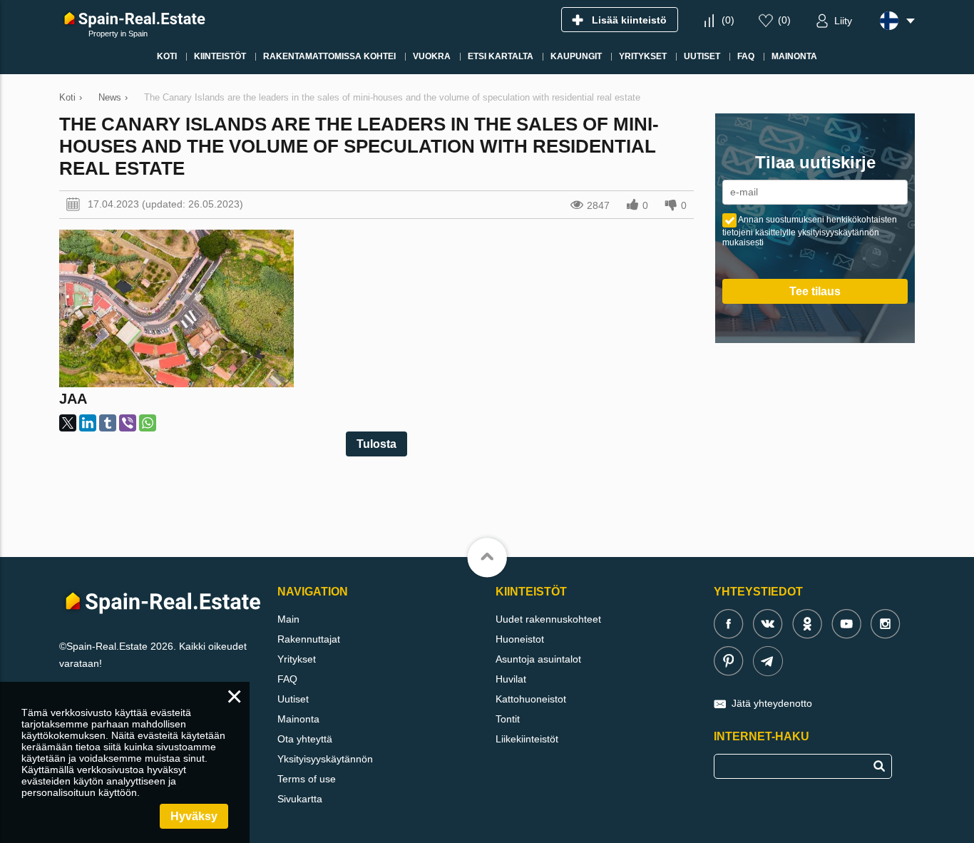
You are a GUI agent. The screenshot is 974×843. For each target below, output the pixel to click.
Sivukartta (299, 798)
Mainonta (298, 719)
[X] (67, 422)
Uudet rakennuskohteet (548, 619)
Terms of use (306, 779)
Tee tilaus (815, 291)
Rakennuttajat (308, 639)
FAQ (287, 679)
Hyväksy (193, 816)
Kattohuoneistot (531, 699)
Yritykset (296, 659)
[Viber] (127, 422)
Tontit (508, 719)
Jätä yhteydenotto (772, 703)
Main (288, 619)
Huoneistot (520, 639)
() (728, 20)
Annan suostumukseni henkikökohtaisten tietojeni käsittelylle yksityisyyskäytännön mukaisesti (809, 231)
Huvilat (511, 679)
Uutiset (293, 699)
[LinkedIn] (87, 422)
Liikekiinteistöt (527, 739)
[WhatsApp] (147, 422)
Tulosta (376, 444)
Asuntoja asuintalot (538, 659)
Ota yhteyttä (304, 739)
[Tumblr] (107, 422)
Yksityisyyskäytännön (325, 759)
